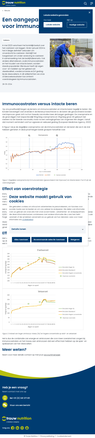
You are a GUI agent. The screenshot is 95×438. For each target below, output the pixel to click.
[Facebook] (12, 428)
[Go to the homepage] (16, 419)
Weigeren (75, 239)
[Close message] (89, 12)
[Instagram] (22, 428)
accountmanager (52, 355)
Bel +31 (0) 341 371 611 (20, 398)
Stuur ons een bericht (20, 405)
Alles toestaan (21, 239)
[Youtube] (27, 428)
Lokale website (53, 24)
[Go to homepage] (13, 3)
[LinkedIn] (17, 428)
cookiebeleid (27, 219)
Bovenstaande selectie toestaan (49, 239)
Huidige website (76, 24)
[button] (85, 3)
